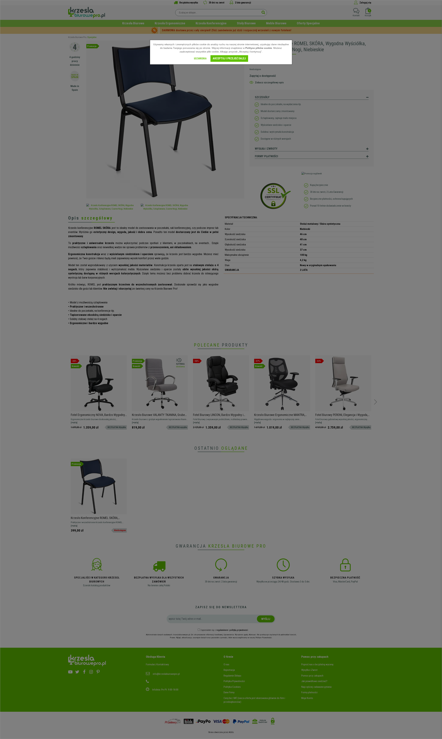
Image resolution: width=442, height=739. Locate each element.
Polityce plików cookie (258, 48)
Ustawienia (200, 58)
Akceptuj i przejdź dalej (229, 58)
